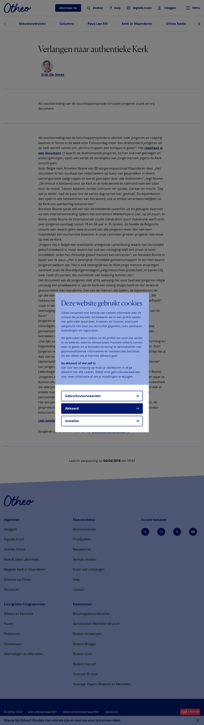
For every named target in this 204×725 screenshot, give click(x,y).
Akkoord (72, 408)
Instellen (72, 421)
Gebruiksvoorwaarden (83, 396)
